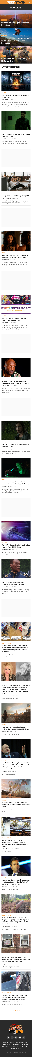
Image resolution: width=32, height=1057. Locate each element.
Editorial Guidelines (22, 1046)
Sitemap (13, 1046)
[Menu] (2, 2)
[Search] (30, 2)
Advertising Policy (16, 1048)
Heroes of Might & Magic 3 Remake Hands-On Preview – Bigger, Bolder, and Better (15, 804)
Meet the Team (23, 1042)
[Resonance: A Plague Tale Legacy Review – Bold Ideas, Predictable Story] (16, 713)
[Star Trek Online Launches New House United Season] (16, 81)
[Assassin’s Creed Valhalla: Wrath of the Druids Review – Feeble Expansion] (16, 37)
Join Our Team (14, 1042)
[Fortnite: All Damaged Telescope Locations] (16, 19)
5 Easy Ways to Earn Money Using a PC (15, 196)
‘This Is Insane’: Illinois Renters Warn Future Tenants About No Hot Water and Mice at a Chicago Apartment (15, 959)
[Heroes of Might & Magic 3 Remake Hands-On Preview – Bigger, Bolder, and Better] (16, 788)
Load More (15, 1010)
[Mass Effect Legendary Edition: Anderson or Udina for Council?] (16, 568)
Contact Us (24, 1044)
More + (29, 67)
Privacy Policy (7, 1044)
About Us (5, 1042)
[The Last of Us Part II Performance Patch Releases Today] (16, 430)
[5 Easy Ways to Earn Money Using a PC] (16, 181)
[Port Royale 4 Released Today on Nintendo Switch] (16, 55)
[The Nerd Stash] (16, 2)
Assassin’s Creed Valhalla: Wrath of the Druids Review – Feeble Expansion (15, 40)
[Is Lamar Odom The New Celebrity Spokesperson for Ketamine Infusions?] (16, 367)
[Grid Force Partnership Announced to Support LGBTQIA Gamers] (16, 304)
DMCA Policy (16, 1044)
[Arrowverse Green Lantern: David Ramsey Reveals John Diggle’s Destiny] (16, 468)
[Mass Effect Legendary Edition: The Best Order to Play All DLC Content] (16, 531)
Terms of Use (5, 1046)
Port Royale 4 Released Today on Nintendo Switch (15, 60)
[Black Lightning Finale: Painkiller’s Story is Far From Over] (16, 120)
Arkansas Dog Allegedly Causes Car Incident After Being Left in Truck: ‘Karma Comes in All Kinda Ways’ (14, 997)
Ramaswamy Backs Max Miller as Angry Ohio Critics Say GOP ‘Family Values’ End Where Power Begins (15, 882)
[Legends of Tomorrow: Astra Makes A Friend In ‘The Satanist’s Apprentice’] (16, 241)
